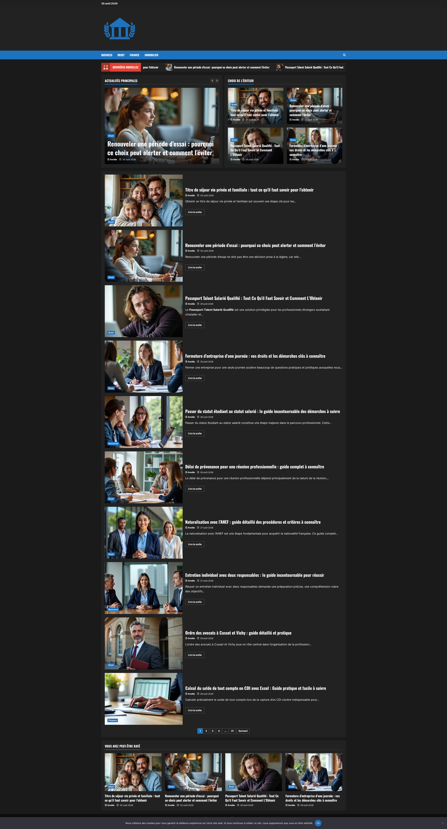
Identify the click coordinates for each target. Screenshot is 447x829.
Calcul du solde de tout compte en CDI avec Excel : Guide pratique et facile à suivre (144, 699)
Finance (134, 55)
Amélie (113, 159)
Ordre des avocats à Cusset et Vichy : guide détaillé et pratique (144, 643)
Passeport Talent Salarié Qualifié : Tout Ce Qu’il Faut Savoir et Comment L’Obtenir (282, 67)
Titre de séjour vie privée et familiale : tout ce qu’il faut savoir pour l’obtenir (255, 112)
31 (232, 730)
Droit (121, 55)
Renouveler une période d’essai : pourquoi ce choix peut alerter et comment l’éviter (172, 67)
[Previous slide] (212, 81)
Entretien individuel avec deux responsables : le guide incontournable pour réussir (144, 588)
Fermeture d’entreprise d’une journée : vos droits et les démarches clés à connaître (314, 150)
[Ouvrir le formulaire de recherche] (344, 55)
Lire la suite (196, 212)
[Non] (442, 823)
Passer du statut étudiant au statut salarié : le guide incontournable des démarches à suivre (144, 422)
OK (318, 823)
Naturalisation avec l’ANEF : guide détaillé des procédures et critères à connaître (144, 533)
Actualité (113, 443)
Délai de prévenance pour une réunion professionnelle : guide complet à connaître (144, 477)
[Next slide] (217, 81)
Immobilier (151, 55)
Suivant (243, 730)
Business (106, 55)
